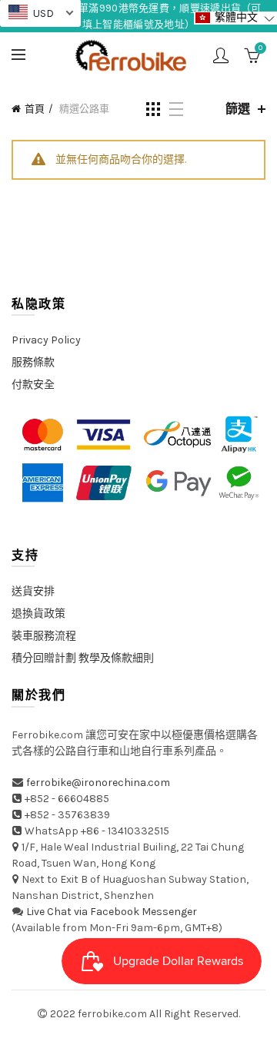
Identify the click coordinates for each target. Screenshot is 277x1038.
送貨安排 (33, 591)
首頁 (35, 108)
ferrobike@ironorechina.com (98, 782)
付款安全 (33, 384)
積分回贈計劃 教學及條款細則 (83, 658)
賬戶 (220, 55)
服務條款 (33, 362)
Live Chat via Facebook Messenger (111, 911)
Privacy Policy (46, 340)
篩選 (237, 108)
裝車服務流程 (44, 635)
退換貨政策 (38, 613)
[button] (235, 18)
